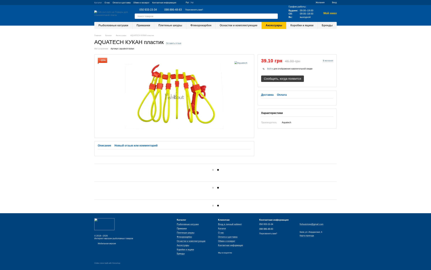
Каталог (98, 3)
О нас (107, 3)
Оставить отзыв (173, 43)
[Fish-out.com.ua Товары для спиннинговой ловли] (104, 224)
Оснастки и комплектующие (238, 25)
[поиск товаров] (275, 16)
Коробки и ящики (301, 25)
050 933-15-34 (148, 9)
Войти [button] (270, 69)
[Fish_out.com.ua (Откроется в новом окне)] (181, 2)
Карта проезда (307, 235)
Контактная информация (164, 3)
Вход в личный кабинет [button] (230, 224)
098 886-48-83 (173, 9)
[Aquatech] (241, 62)
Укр (192, 3)
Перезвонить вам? (194, 10)
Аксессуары (274, 25)
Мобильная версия (106, 243)
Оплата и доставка (122, 3)
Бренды (327, 25)
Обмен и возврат (141, 3)
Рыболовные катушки (113, 25)
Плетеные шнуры (170, 25)
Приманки (143, 25)
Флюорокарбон (200, 25)
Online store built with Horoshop (107, 263)
